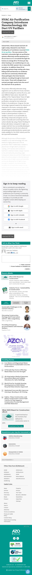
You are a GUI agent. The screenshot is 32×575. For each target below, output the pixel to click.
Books (5, 497)
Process (18, 490)
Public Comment (25, 264)
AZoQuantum (19, 472)
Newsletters (19, 497)
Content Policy (8, 517)
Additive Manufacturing (15, 436)
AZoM (5, 470)
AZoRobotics (7, 474)
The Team (18, 492)
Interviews (7, 495)
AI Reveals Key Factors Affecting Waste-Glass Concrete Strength (16, 370)
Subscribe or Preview (14, 437)
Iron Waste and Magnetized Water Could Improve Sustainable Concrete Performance (17, 364)
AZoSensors (19, 470)
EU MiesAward (26, 302)
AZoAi (17, 474)
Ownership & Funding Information (10, 520)
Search (6, 505)
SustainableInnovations (16, 302)
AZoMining (7, 481)
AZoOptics (7, 478)
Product (6, 499)
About (5, 503)
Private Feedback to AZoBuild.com (20, 266)
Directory (6, 492)
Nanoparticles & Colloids (16, 452)
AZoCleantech (7, 476)
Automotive (12, 444)
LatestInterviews (6, 302)
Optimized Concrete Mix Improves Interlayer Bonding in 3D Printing (16, 391)
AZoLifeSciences (20, 478)
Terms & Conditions (9, 512)
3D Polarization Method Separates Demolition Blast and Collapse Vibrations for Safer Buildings (16, 378)
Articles (6, 490)
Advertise (6, 509)
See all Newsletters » (7, 460)
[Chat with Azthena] (27, 571)
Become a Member (21, 495)
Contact (6, 507)
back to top (26, 526)
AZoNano (6, 472)
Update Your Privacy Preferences (17, 570)
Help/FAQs (19, 499)
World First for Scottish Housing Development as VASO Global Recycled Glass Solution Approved (16, 385)
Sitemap (18, 501)
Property (18, 488)
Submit (27, 269)
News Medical (20, 476)
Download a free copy (16, 426)
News (9, 15)
